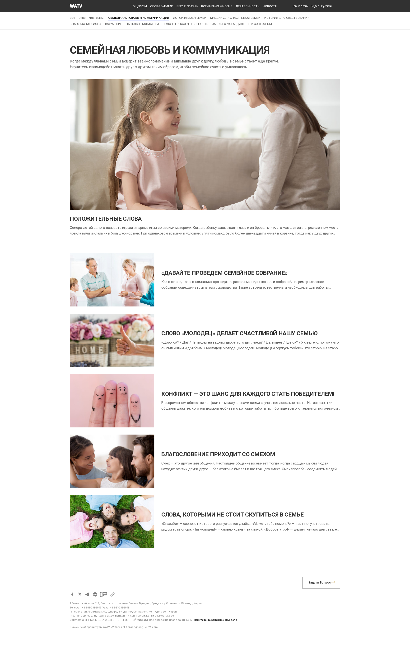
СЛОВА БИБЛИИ (161, 6)
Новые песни (300, 6)
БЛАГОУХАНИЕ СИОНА (85, 24)
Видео (315, 6)
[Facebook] (72, 594)
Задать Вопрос (319, 582)
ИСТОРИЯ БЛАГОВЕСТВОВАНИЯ (286, 17)
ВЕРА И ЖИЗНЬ (187, 6)
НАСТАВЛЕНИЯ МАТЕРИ (142, 24)
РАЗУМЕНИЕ (113, 24)
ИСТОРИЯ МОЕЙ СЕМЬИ (189, 17)
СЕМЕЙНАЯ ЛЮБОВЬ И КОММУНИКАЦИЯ (138, 17)
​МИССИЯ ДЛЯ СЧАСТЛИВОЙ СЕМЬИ (235, 17)
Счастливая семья (91, 17)
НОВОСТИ (270, 6)
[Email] (87, 594)
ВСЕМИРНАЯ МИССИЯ (216, 6)
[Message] (103, 594)
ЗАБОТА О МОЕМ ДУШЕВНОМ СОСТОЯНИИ (242, 24)
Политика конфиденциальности (215, 620)
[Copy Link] (112, 594)
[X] (79, 594)
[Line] (95, 594)
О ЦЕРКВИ (140, 6)
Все (72, 17)
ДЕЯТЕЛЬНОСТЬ (248, 6)
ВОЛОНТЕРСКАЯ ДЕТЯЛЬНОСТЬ (185, 24)
